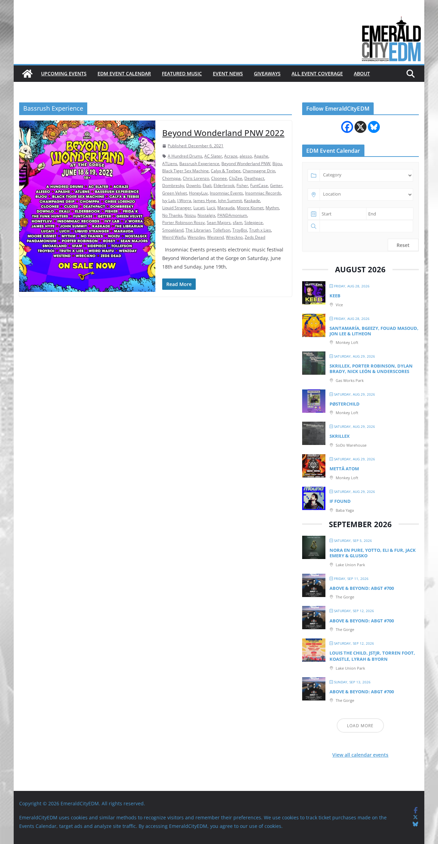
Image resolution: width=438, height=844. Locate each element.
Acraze (230, 156)
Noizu (189, 215)
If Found (340, 501)
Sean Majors (219, 222)
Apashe (261, 156)
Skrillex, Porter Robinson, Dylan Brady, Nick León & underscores (371, 368)
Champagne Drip (259, 171)
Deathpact (254, 178)
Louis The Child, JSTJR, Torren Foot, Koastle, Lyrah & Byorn (372, 656)
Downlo (193, 185)
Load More (360, 726)
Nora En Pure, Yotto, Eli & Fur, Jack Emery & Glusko (373, 553)
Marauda (226, 208)
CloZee (235, 178)
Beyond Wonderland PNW (245, 163)
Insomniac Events (226, 193)
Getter (276, 185)
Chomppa (171, 178)
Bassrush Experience (199, 163)
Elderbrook (224, 185)
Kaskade (252, 200)
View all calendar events (360, 755)
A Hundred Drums (185, 156)
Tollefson (221, 230)
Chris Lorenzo (196, 178)
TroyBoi (239, 230)
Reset (403, 245)
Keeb (335, 296)
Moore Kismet (250, 208)
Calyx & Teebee (226, 171)
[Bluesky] (374, 127)
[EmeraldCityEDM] (27, 73)
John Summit (230, 200)
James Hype (204, 200)
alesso (246, 156)
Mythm (272, 208)
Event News (228, 73)
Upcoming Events (64, 73)
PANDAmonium (232, 215)
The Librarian (198, 230)
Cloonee (219, 178)
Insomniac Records (263, 193)
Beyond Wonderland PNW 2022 (223, 132)
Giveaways (267, 73)
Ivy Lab (168, 200)
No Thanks (172, 215)
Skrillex (340, 436)
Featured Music (182, 73)
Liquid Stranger (176, 208)
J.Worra (184, 200)
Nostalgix (206, 215)
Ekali (207, 185)
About (362, 73)
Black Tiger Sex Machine (185, 171)
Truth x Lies (260, 230)
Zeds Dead (255, 237)
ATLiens (169, 163)
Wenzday (196, 237)
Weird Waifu (173, 237)
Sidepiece (253, 222)
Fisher (242, 185)
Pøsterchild (345, 404)
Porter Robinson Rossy (183, 222)
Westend (215, 237)
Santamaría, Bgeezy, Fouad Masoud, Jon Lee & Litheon (374, 331)
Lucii (211, 208)
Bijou (277, 163)
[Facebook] (347, 127)
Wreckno (234, 237)
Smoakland (172, 230)
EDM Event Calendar (124, 73)
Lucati (199, 208)
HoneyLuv (198, 193)
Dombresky (173, 185)
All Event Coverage (317, 73)
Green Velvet (174, 193)
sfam (237, 222)
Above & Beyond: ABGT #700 (362, 588)
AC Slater (213, 156)
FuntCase (259, 185)
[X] (360, 127)
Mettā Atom (344, 469)
